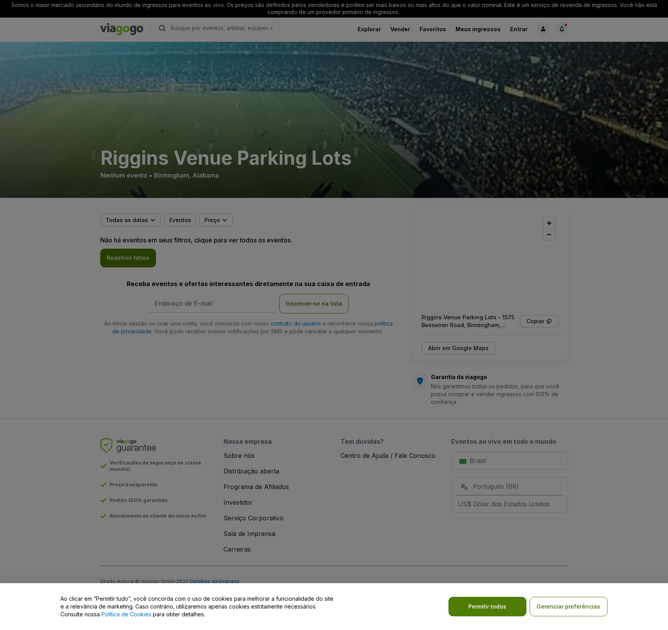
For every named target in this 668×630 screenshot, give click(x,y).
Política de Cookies (126, 614)
